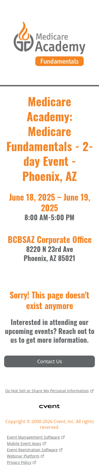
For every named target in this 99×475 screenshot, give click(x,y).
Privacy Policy (19, 462)
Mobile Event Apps (24, 443)
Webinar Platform (23, 456)
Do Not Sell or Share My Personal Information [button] (47, 390)
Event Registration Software (32, 449)
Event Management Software (33, 437)
